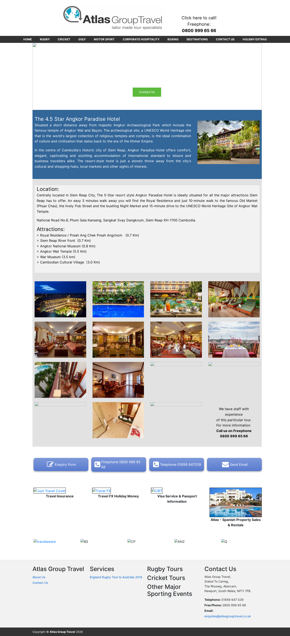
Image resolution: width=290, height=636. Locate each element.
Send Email (239, 464)
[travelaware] (45, 541)
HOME (27, 39)
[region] (147, 76)
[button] (39, 76)
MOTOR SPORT (104, 39)
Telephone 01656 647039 (180, 464)
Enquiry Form (65, 464)
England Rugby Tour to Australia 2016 (116, 577)
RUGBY (45, 39)
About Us (38, 577)
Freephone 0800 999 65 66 (121, 464)
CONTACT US (225, 39)
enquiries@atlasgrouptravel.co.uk (227, 616)
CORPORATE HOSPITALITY (141, 39)
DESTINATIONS (197, 39)
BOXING (173, 39)
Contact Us (40, 582)
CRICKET (64, 39)
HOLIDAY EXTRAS (255, 39)
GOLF (82, 39)
